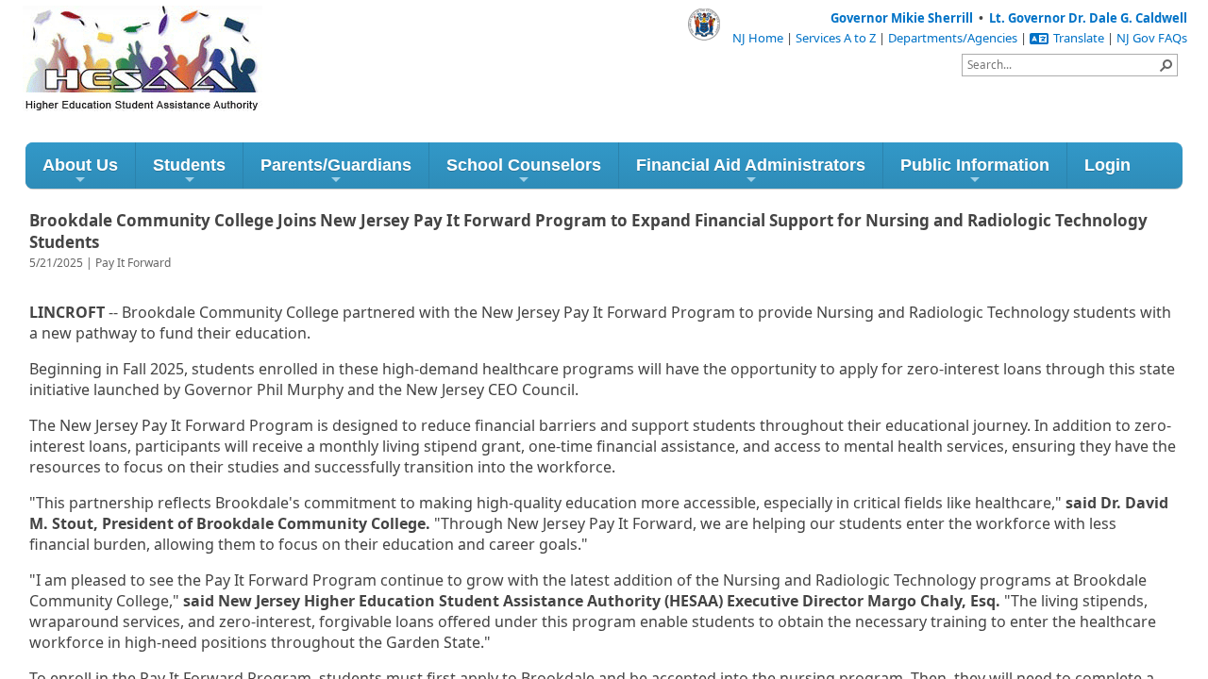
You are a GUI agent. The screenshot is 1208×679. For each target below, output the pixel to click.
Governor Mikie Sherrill (901, 17)
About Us (80, 165)
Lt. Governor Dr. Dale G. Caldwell (1088, 17)
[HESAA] (108, 36)
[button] (1166, 65)
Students (189, 165)
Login (1107, 165)
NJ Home (757, 37)
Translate (1078, 37)
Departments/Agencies (952, 37)
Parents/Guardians (335, 165)
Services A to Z (836, 37)
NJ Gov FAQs (1151, 37)
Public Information (974, 165)
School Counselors (523, 165)
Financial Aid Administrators (750, 165)
